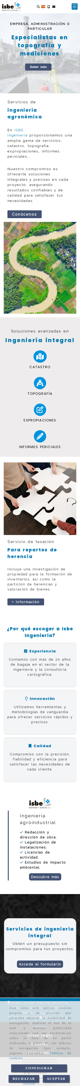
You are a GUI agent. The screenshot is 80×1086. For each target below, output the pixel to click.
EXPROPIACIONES (40, 420)
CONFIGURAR (39, 1068)
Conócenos (24, 214)
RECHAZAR (24, 1079)
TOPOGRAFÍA (40, 393)
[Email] (54, 6)
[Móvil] (48, 6)
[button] (75, 6)
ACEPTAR (56, 1079)
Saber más (38, 67)
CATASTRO (39, 367)
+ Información (25, 602)
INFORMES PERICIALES (40, 447)
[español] (43, 6)
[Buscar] (38, 6)
